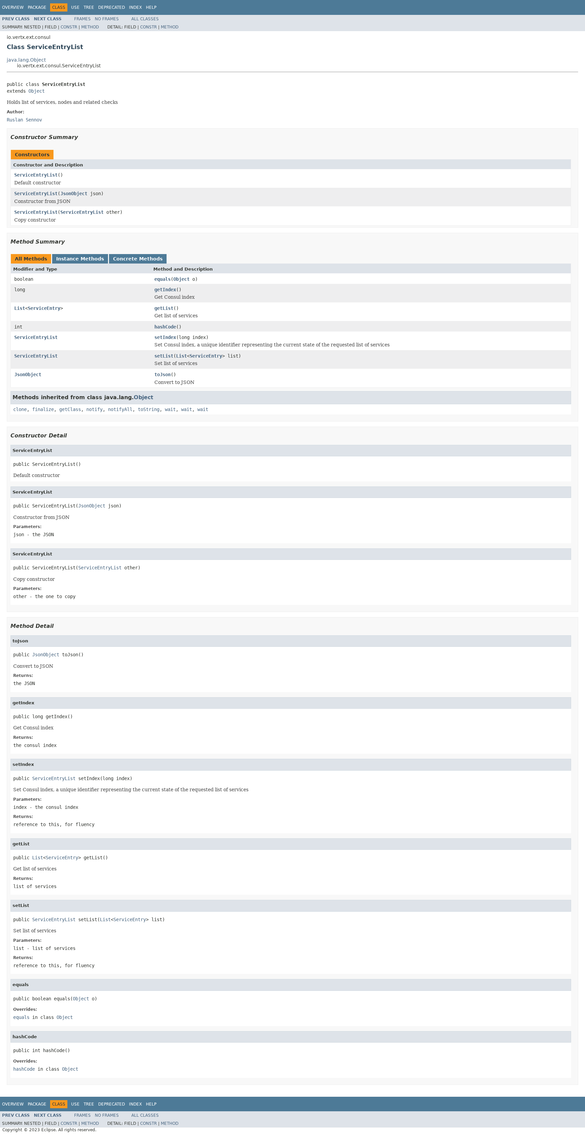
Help (151, 7)
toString (148, 409)
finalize (43, 409)
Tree (89, 7)
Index (135, 7)
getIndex (165, 289)
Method (90, 27)
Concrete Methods (137, 258)
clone (20, 409)
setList (163, 356)
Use (75, 7)
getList (163, 308)
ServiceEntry (44, 308)
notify (94, 409)
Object (36, 91)
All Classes (145, 19)
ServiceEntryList (36, 175)
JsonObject (73, 193)
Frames (82, 19)
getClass (70, 409)
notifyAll (120, 409)
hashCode (165, 326)
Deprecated (111, 7)
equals (162, 279)
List (19, 308)
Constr (69, 27)
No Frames (107, 19)
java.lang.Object (26, 60)
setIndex (165, 337)
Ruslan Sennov (24, 119)
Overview (13, 7)
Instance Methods (80, 258)
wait (170, 409)
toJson (162, 374)
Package (37, 7)
